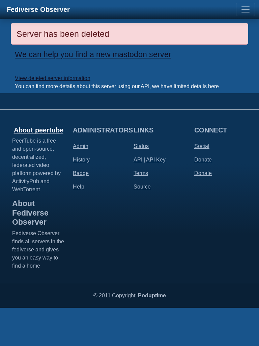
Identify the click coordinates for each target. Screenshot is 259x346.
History (81, 160)
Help (78, 187)
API (138, 160)
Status (141, 146)
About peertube (38, 130)
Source (142, 187)
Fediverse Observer (38, 9)
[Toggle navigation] (245, 9)
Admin (80, 146)
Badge (81, 173)
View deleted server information (52, 78)
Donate (203, 160)
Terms (141, 173)
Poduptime (152, 295)
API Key (156, 160)
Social (201, 146)
